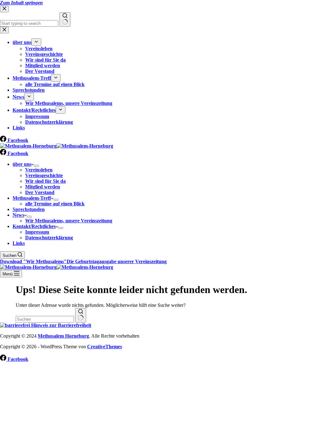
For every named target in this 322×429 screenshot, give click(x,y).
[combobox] (45, 319)
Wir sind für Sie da (45, 181)
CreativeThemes (104, 346)
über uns (22, 164)
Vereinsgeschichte (44, 175)
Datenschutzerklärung (49, 237)
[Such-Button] (80, 315)
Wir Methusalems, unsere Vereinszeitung (68, 220)
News (18, 215)
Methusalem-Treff (32, 198)
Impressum (37, 232)
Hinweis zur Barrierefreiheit (60, 325)
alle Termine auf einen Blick (55, 203)
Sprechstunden (29, 209)
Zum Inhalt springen (21, 2)
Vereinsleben (39, 169)
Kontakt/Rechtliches (34, 226)
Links (19, 243)
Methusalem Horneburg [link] (63, 336)
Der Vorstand (39, 192)
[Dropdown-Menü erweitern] (36, 166)
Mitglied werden (42, 186)
